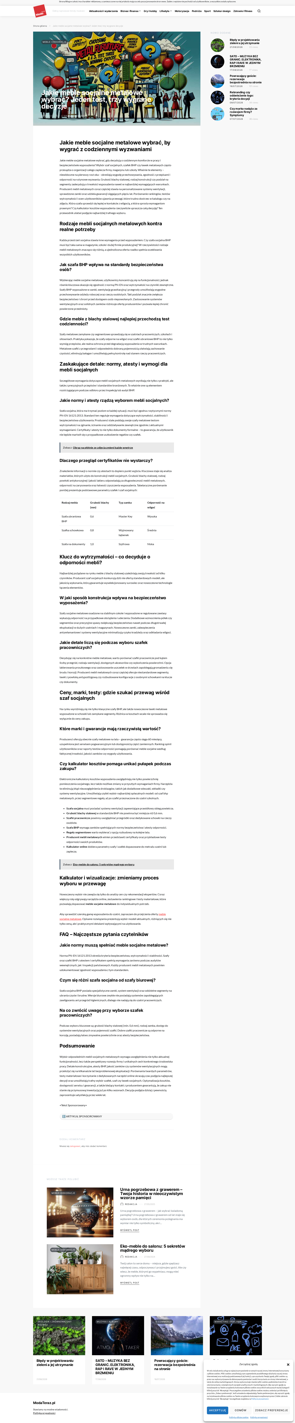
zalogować (75, 1146)
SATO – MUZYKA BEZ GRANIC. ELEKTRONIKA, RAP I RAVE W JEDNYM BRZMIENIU (245, 61)
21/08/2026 (236, 47)
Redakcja (131, 1204)
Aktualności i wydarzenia (103, 11)
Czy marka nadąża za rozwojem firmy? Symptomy (243, 112)
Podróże (197, 11)
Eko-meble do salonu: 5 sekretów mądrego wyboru (152, 1248)
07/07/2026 (236, 119)
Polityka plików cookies (239, 1417)
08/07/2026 (236, 102)
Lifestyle (164, 11)
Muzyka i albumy (107, 1321)
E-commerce (164, 1321)
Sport (207, 11)
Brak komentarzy (75, 116)
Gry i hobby (150, 11)
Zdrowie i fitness (242, 11)
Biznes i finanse (129, 11)
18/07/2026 (236, 86)
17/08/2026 (236, 70)
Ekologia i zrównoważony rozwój (55, 1323)
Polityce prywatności (260, 1399)
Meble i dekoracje (54, 42)
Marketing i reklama (228, 1321)
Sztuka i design (222, 11)
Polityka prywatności (259, 1417)
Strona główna (40, 26)
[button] (288, 1364)
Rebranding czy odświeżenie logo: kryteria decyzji (242, 95)
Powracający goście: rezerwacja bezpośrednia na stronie (174, 1365)
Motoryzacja (182, 11)
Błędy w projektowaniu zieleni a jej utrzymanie (245, 41)
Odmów (241, 1410)
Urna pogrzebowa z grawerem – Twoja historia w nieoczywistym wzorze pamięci (151, 1193)
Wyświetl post (129, 1230)
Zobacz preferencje (271, 1410)
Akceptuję (217, 1410)
